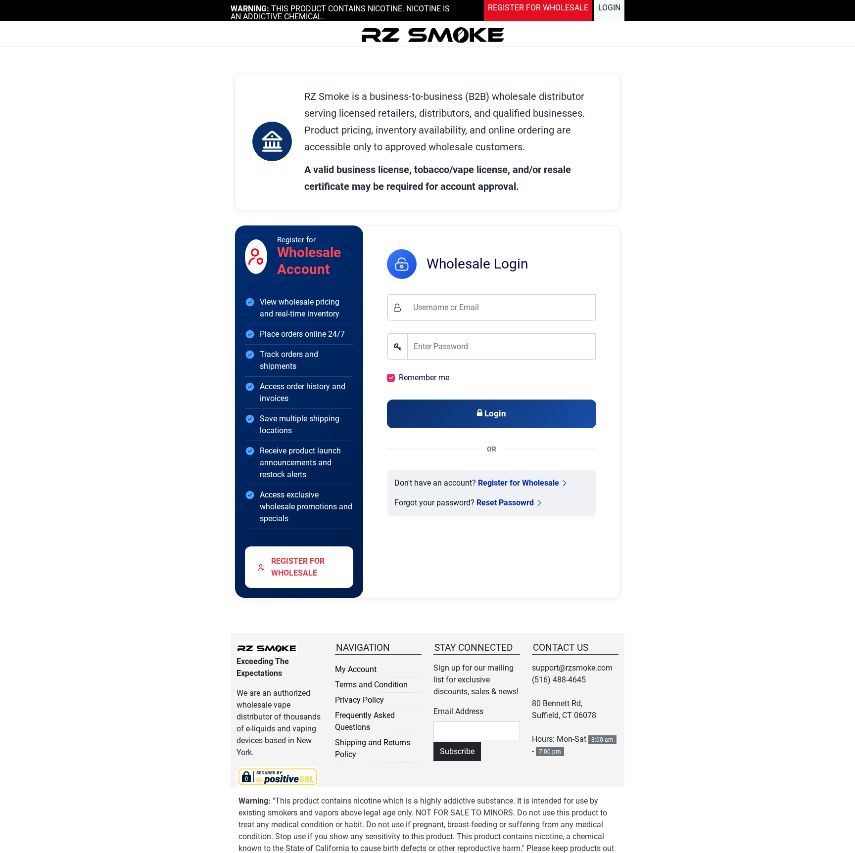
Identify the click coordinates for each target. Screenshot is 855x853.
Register (551, 6)
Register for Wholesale (518, 483)
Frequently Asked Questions (365, 721)
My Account (356, 669)
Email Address (458, 711)
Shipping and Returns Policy (372, 748)
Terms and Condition (371, 684)
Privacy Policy (359, 700)
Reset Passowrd (505, 502)
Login (611, 6)
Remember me (424, 377)
